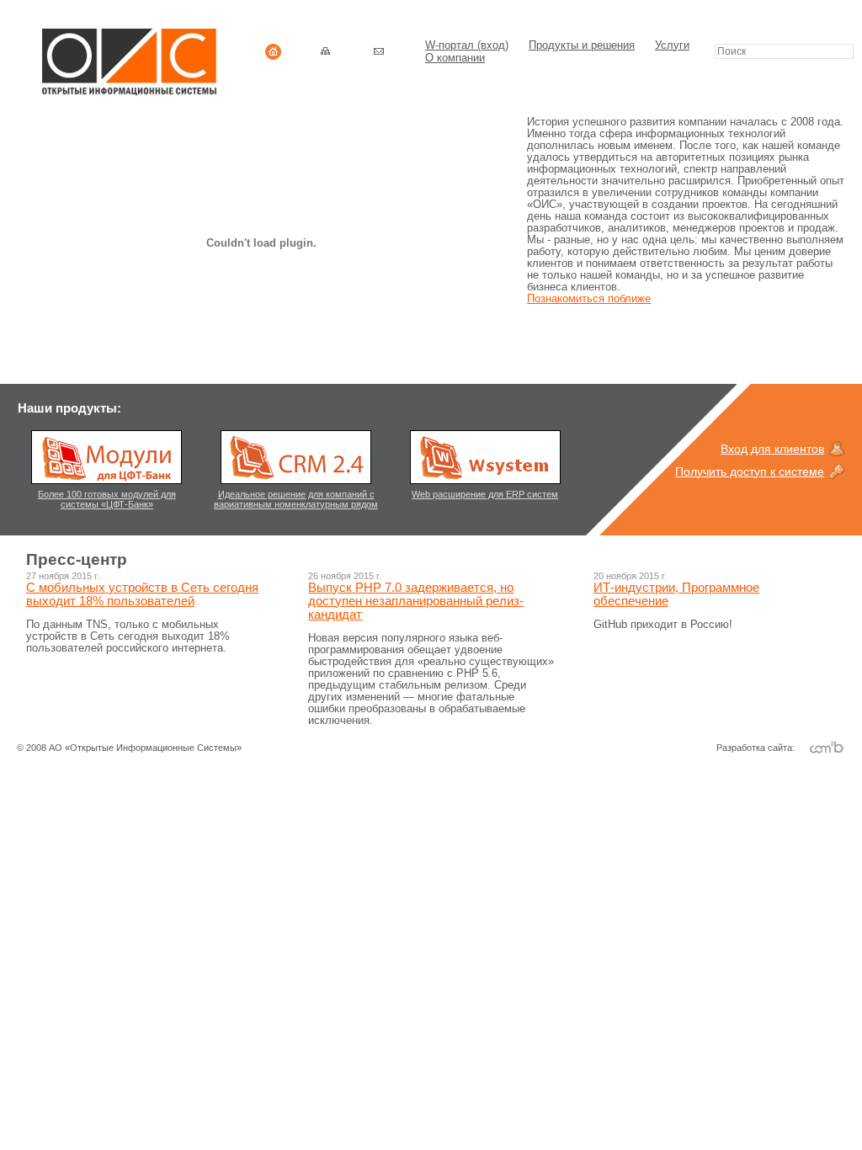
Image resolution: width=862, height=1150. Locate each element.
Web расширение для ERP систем (485, 494)
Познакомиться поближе (589, 299)
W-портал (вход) (466, 45)
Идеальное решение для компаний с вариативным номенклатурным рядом (296, 499)
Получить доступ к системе (749, 471)
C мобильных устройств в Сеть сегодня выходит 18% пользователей (142, 594)
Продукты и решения (582, 45)
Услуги (672, 45)
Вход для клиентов (772, 448)
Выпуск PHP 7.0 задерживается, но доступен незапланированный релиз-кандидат (416, 601)
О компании (455, 57)
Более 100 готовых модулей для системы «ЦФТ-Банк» (107, 499)
